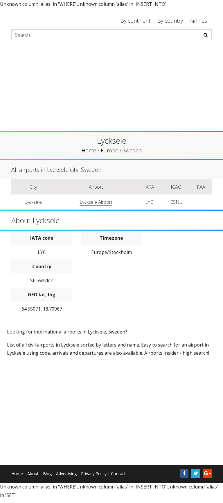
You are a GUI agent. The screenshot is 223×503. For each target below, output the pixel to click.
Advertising (66, 473)
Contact (118, 473)
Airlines (198, 20)
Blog (47, 473)
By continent (135, 20)
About (33, 473)
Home (17, 473)
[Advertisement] (111, 90)
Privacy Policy (94, 473)
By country (170, 20)
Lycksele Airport (96, 202)
